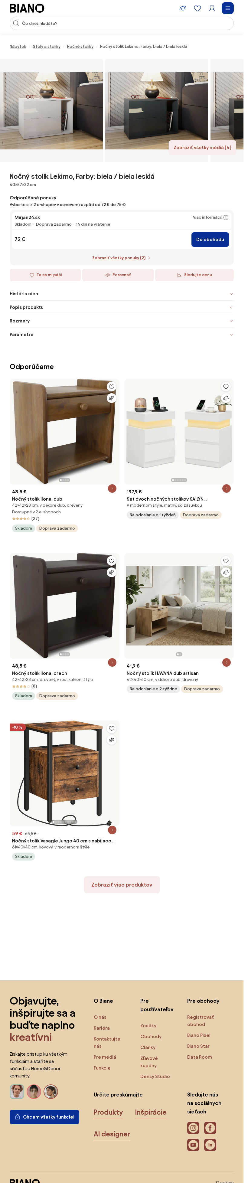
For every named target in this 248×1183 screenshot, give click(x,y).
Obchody (151, 1036)
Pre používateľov (157, 1005)
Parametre (22, 334)
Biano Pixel (198, 1035)
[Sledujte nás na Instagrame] (193, 1128)
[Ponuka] (228, 8)
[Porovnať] (111, 398)
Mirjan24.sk (27, 217)
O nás (100, 1017)
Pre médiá (105, 1057)
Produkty (108, 1112)
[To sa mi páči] (111, 386)
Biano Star (198, 1046)
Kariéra (102, 1028)
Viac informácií (207, 217)
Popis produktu (27, 307)
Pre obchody (203, 1001)
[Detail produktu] (112, 488)
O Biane (103, 1001)
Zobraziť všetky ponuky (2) (118, 258)
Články (147, 1047)
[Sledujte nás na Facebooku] (210, 1128)
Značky (148, 1025)
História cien (24, 293)
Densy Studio (155, 1076)
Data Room (199, 1057)
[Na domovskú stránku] (27, 8)
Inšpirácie (151, 1112)
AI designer (112, 1134)
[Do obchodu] (51, 110)
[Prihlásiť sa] (212, 8)
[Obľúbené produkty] (197, 8)
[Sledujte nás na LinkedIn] (210, 1145)
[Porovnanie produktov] (183, 8)
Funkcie (102, 1067)
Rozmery (20, 320)
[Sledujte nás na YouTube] (193, 1145)
